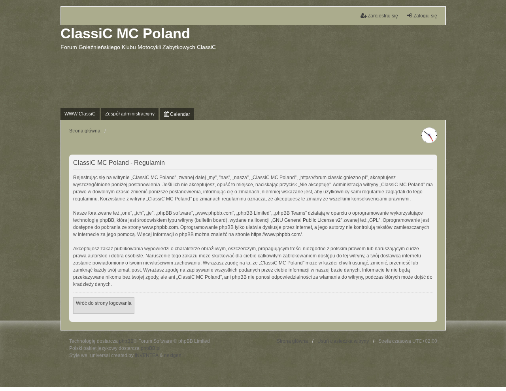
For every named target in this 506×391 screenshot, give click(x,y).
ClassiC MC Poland (125, 33)
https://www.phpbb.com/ (276, 234)
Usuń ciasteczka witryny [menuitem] (343, 341)
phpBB (126, 341)
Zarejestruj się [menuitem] (383, 16)
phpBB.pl (150, 348)
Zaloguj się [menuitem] (425, 16)
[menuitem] (177, 114)
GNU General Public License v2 (306, 220)
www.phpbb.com (160, 227)
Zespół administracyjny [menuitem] (130, 114)
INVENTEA (147, 355)
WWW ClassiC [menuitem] (80, 114)
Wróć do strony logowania (104, 303)
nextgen (172, 355)
